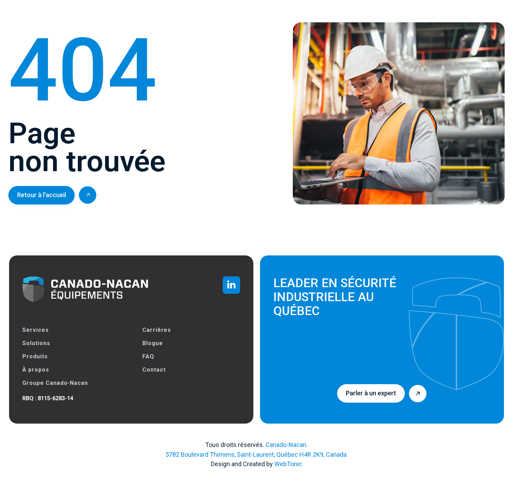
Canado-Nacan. (287, 444)
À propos (35, 369)
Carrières (156, 330)
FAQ (148, 356)
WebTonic (288, 464)
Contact (154, 369)
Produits (35, 356)
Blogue (152, 343)
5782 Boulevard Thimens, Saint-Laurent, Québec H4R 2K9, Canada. (256, 454)
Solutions (36, 343)
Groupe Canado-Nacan (55, 383)
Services (35, 330)
